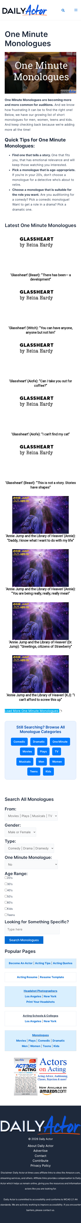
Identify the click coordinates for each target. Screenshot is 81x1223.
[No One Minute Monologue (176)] (31, 864)
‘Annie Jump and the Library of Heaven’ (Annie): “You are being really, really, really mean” (41, 591)
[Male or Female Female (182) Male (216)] (20, 832)
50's (10, 896)
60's (10, 902)
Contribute (40, 1161)
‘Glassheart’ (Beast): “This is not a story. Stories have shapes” (40, 485)
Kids (48, 771)
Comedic (19, 741)
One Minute (60, 741)
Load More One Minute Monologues (32, 711)
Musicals (25, 761)
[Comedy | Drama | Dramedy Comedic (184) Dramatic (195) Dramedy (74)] (29, 848)
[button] (63, 11)
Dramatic (39, 741)
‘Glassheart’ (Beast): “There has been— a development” (40, 277)
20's (10, 878)
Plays (43, 751)
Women (57, 761)
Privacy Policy (41, 1165)
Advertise (40, 1151)
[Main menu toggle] (76, 10)
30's (10, 884)
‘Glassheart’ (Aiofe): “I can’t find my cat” (40, 434)
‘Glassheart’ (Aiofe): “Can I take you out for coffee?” (40, 383)
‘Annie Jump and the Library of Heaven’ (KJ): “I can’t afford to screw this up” (40, 697)
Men (41, 761)
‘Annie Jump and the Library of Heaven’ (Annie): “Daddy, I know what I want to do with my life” (41, 538)
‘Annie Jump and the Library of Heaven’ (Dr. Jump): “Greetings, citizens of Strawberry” (40, 644)
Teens (34, 771)
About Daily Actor (40, 1146)
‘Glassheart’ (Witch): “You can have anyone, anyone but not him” (40, 330)
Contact (40, 1156)
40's (10, 890)
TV (56, 751)
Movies (27, 751)
